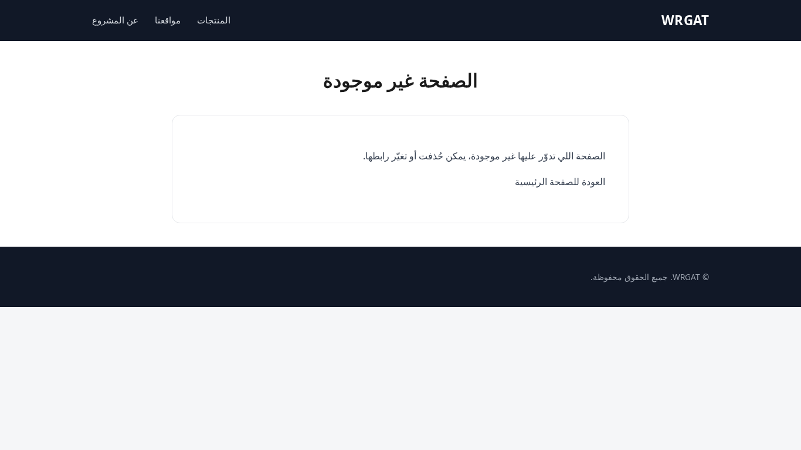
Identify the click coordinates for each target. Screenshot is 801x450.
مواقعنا (168, 20)
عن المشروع (115, 20)
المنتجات (213, 20)
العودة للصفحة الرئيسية (560, 181)
